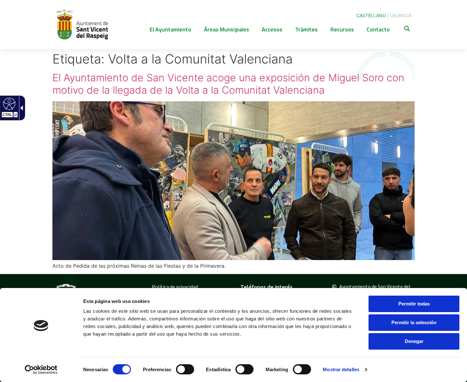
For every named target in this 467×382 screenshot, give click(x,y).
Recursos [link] (342, 29)
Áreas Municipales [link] (226, 29)
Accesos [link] (272, 29)
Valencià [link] (400, 15)
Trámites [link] (306, 29)
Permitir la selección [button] (414, 322)
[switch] (185, 369)
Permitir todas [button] (414, 303)
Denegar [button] (414, 341)
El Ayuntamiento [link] (170, 29)
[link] (41, 369)
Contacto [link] (378, 29)
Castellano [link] (371, 15)
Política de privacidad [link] (175, 287)
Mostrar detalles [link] (341, 369)
